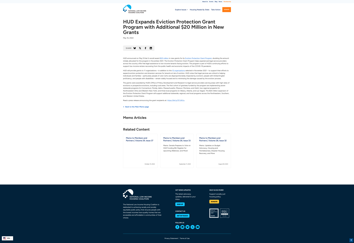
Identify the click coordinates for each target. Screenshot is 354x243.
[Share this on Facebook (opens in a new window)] (145, 48)
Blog (216, 1)
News (220, 1)
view (140, 151)
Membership (227, 1)
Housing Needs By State (199, 10)
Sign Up (180, 204)
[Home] (134, 9)
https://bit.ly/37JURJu (176, 100)
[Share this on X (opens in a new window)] (140, 48)
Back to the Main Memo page (137, 107)
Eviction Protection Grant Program (198, 58)
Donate (226, 9)
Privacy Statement (171, 238)
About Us (205, 1)
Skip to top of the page (351, 240)
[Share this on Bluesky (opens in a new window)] (135, 48)
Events (211, 1)
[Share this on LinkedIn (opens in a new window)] (151, 48)
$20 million (164, 58)
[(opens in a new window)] (177, 227)
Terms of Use (185, 238)
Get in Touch (182, 216)
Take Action (216, 10)
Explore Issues (180, 10)
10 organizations (178, 70)
